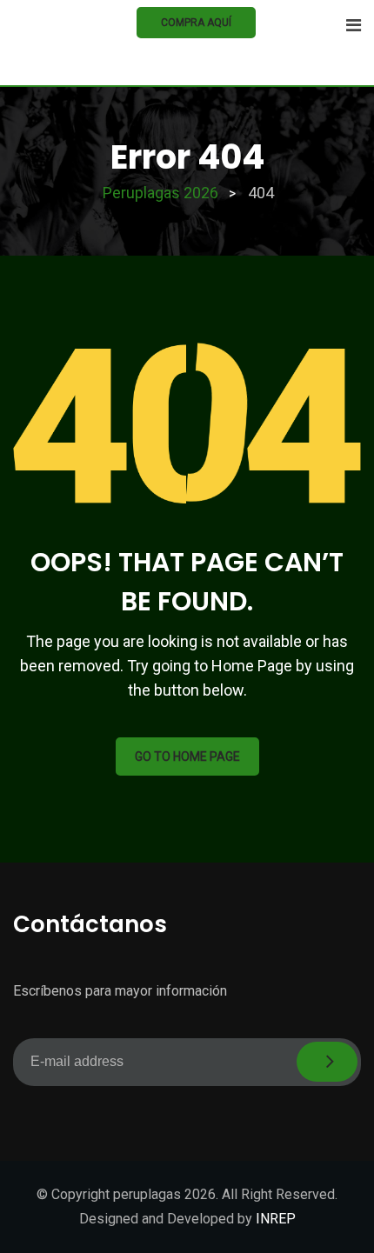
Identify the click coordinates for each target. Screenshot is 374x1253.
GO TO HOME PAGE (187, 756)
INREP (276, 1218)
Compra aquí (196, 23)
